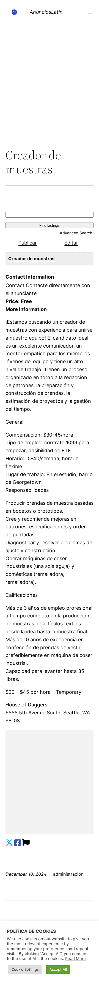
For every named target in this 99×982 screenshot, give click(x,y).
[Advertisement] (49, 92)
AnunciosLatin (46, 12)
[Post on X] (9, 842)
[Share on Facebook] (17, 842)
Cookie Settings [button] (25, 969)
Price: (13, 301)
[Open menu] (90, 12)
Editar (71, 243)
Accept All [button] (58, 969)
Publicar (27, 243)
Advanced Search (76, 233)
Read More (75, 958)
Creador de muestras (31, 258)
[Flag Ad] (26, 842)
